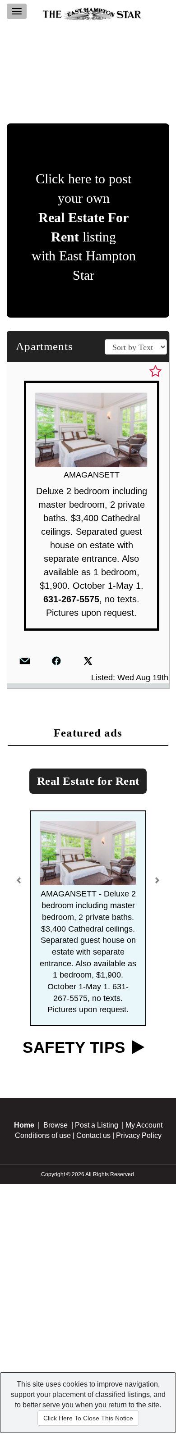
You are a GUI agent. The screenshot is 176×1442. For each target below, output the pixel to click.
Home (24, 1125)
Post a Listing (96, 1125)
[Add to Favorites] (155, 371)
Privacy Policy (139, 1135)
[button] (20, 877)
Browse (55, 1125)
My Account (143, 1125)
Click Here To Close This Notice (88, 1418)
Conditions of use (43, 1135)
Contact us (93, 1135)
